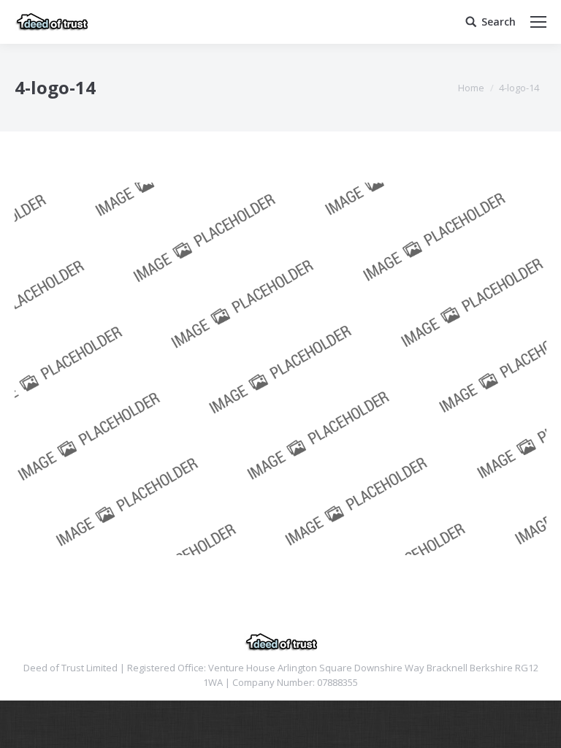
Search (498, 21)
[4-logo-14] (280, 369)
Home (471, 87)
